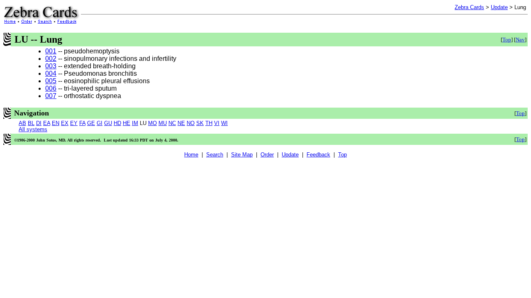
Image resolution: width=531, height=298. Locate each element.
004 (50, 73)
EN (55, 123)
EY (74, 123)
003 (50, 66)
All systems (33, 129)
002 (50, 58)
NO (191, 123)
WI (224, 123)
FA (82, 123)
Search (214, 154)
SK (200, 123)
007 (50, 95)
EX (64, 123)
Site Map (242, 154)
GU (108, 123)
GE (91, 123)
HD (117, 123)
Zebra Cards (469, 7)
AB (22, 123)
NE (181, 123)
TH (208, 123)
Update (499, 7)
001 (50, 51)
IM (135, 123)
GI (99, 123)
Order (267, 154)
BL (31, 123)
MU (162, 123)
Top (506, 39)
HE (126, 123)
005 (50, 80)
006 (50, 88)
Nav (520, 39)
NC (172, 123)
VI (216, 123)
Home (191, 154)
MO (152, 123)
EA (46, 123)
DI (38, 123)
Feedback (318, 154)
